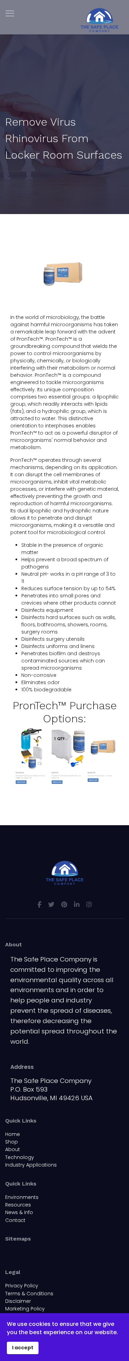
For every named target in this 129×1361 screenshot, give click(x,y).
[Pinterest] (64, 904)
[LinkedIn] (76, 904)
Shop (11, 1141)
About (12, 1149)
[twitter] (51, 904)
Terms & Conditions (29, 1293)
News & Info (19, 1212)
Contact (15, 1220)
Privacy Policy (21, 1285)
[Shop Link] (64, 756)
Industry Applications (31, 1164)
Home (12, 1134)
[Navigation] (10, 14)
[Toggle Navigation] (9, 1253)
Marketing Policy (25, 1308)
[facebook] (39, 904)
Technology (19, 1157)
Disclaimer (18, 1301)
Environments (22, 1197)
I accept (22, 1347)
